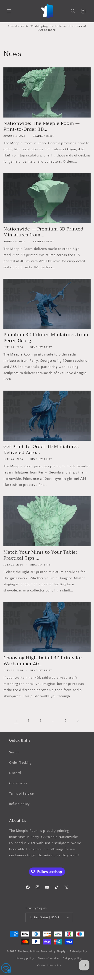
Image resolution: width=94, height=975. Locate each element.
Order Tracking (20, 763)
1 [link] (16, 721)
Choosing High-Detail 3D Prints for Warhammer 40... (42, 661)
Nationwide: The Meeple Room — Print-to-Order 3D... (41, 126)
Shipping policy (72, 958)
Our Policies (18, 783)
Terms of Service (21, 794)
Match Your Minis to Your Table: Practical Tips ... (40, 555)
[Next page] (78, 721)
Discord (15, 773)
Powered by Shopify (53, 951)
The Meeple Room (29, 951)
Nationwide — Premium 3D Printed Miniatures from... (43, 232)
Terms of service (48, 958)
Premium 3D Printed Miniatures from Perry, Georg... (45, 338)
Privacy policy (25, 958)
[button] (9, 11)
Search (14, 752)
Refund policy (19, 804)
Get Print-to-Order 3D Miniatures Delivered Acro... (40, 450)
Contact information (49, 965)
